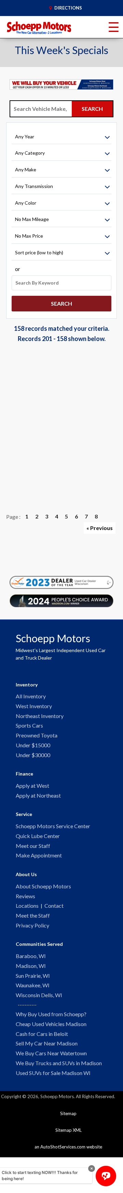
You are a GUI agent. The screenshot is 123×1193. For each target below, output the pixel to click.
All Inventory (31, 696)
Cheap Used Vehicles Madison (51, 1024)
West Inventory (34, 706)
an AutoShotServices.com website (68, 1146)
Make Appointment (39, 855)
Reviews (25, 896)
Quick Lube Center (38, 836)
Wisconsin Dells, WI (39, 995)
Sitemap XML (68, 1130)
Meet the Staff (33, 915)
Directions (67, 8)
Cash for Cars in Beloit (42, 1033)
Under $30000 (33, 755)
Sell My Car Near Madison (47, 1043)
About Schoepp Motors (43, 886)
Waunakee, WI (33, 985)
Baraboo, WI (31, 956)
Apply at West (32, 785)
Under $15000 (33, 745)
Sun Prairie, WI (33, 975)
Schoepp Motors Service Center (53, 826)
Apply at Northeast (38, 795)
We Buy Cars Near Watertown (51, 1053)
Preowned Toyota (36, 735)
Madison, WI (31, 965)
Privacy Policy (32, 925)
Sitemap (68, 1113)
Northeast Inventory (40, 716)
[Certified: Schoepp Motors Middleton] (61, 582)
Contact (54, 905)
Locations (27, 905)
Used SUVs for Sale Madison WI (53, 1073)
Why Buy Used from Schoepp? (51, 1014)
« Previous (99, 528)
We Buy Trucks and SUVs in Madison (59, 1063)
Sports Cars (29, 725)
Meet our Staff (33, 845)
